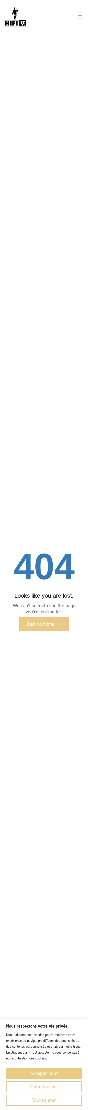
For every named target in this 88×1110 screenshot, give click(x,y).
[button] (82, 16)
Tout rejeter (44, 1100)
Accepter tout (44, 1073)
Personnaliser (44, 1087)
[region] (44, 1064)
